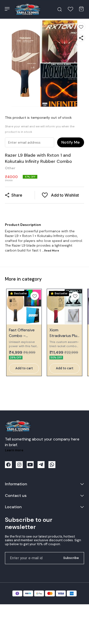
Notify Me (70, 142)
